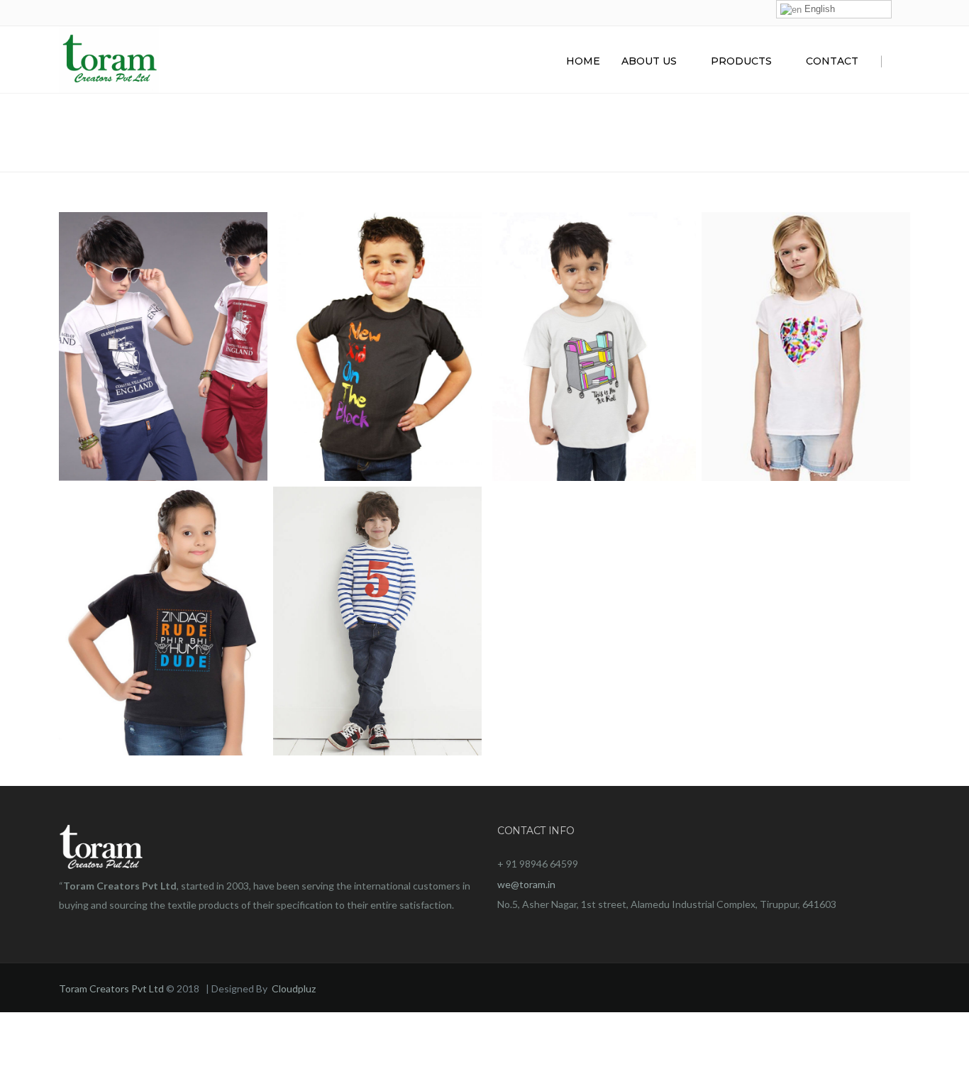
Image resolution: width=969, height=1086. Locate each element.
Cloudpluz (294, 988)
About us (649, 61)
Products (741, 61)
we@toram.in (526, 884)
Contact (832, 61)
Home (583, 61)
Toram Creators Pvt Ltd (111, 988)
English (818, 9)
